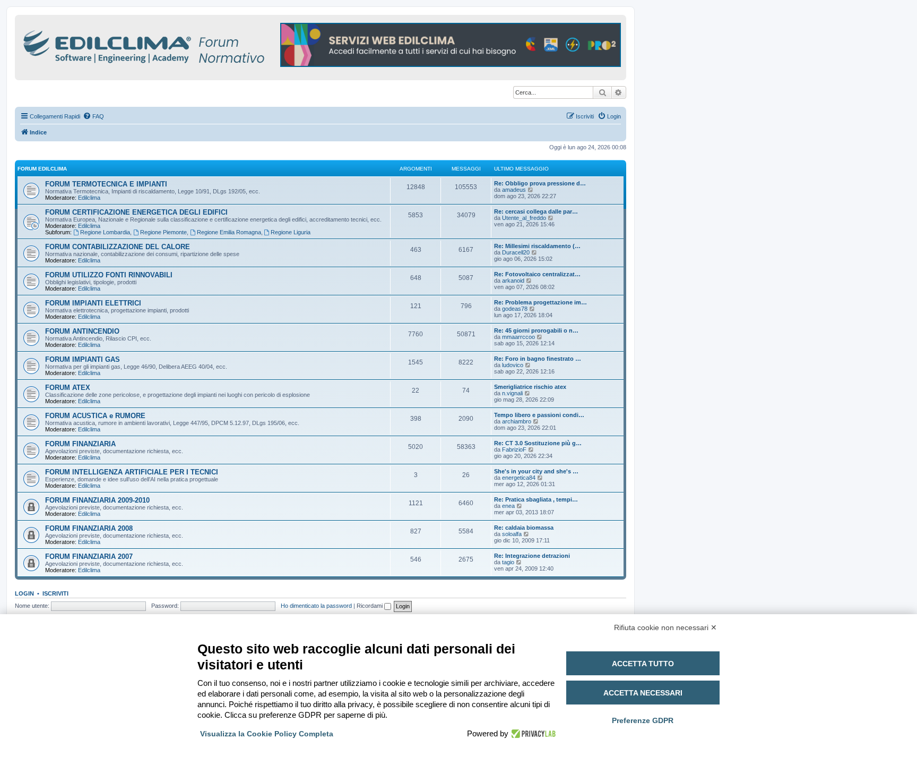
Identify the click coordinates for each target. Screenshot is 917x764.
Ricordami (370, 605)
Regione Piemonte (163, 232)
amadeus (514, 189)
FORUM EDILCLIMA (42, 169)
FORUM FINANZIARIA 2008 (89, 528)
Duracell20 (516, 252)
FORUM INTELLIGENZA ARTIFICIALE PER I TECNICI (131, 472)
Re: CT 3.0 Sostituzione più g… (538, 443)
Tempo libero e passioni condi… (539, 415)
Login (24, 593)
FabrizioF (514, 449)
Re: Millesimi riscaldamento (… (537, 246)
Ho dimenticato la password (316, 605)
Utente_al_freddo (524, 218)
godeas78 (514, 308)
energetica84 (518, 477)
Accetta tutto (643, 663)
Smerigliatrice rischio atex (530, 387)
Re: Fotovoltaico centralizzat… (537, 274)
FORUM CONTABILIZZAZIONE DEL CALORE (117, 247)
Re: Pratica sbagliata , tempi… (536, 499)
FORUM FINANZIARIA (80, 444)
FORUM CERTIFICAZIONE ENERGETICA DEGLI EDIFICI (136, 212)
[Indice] (190, 45)
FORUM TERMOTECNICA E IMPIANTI (106, 184)
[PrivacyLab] (532, 733)
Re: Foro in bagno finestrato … (537, 358)
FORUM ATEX (67, 388)
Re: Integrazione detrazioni (532, 556)
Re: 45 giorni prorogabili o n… (536, 330)
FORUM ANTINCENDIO (82, 331)
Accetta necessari (642, 693)
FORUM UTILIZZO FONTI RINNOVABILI (108, 275)
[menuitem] (93, 116)
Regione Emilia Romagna (229, 232)
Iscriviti (55, 593)
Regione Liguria (290, 232)
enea (508, 506)
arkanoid (513, 280)
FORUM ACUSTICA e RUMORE (95, 416)
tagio (508, 562)
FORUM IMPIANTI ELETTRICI (93, 303)
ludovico (512, 365)
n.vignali (512, 393)
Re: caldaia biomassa (523, 527)
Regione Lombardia (105, 232)
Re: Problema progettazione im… (540, 302)
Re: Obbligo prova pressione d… (540, 183)
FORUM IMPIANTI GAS (82, 359)
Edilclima (89, 197)
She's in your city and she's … (536, 471)
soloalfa (512, 534)
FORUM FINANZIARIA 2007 (89, 557)
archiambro (516, 421)
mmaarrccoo (518, 337)
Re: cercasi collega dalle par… (536, 211)
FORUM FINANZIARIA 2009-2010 (97, 500)
